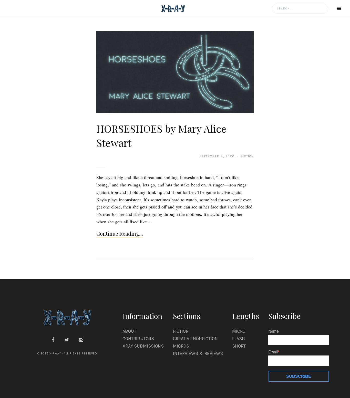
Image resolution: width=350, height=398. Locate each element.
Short (239, 346)
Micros (181, 346)
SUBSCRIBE (298, 376)
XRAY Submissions (143, 346)
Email (273, 352)
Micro (238, 331)
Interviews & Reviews (198, 353)
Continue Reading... (119, 233)
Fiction (181, 331)
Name (273, 331)
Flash (238, 338)
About (129, 331)
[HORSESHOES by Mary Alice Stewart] (175, 71)
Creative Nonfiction (195, 338)
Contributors (138, 338)
